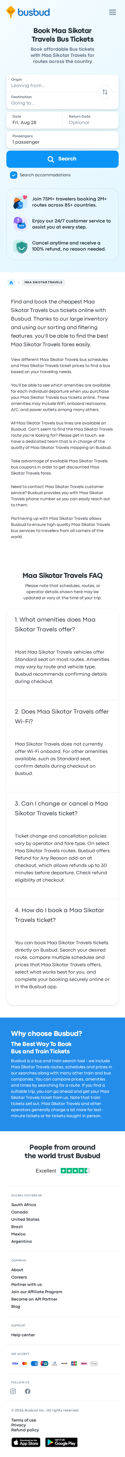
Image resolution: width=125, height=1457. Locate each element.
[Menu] (112, 12)
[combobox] (62, 83)
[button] (105, 92)
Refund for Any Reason (41, 858)
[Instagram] (14, 1391)
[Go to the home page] (28, 12)
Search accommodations (45, 175)
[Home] (11, 283)
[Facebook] (29, 1391)
